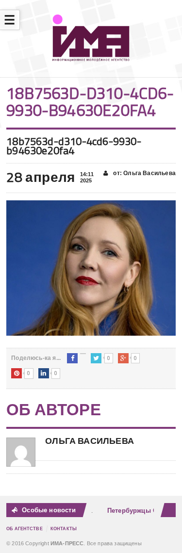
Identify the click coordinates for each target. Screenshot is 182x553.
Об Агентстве (24, 528)
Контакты (63, 528)
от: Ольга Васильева (144, 173)
